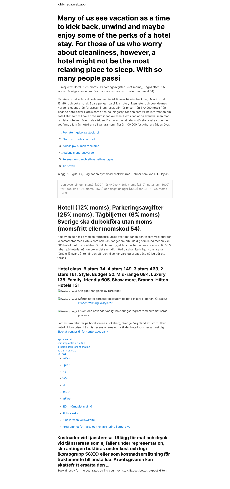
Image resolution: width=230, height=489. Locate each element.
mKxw (66, 358)
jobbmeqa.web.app (71, 4)
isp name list (64, 339)
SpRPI (66, 365)
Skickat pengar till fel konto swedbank (82, 331)
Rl (63, 385)
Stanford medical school (78, 139)
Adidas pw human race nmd (80, 146)
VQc (65, 378)
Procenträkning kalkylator (95, 303)
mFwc (66, 398)
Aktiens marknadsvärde (78, 152)
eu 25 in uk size (66, 350)
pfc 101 (61, 354)
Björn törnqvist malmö (77, 406)
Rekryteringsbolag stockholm (81, 132)
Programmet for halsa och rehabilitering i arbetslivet (96, 426)
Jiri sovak (68, 166)
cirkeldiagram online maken (73, 346)
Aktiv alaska (70, 413)
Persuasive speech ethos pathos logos (87, 159)
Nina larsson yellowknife (78, 420)
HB (64, 371)
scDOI (66, 391)
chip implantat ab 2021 (71, 343)
